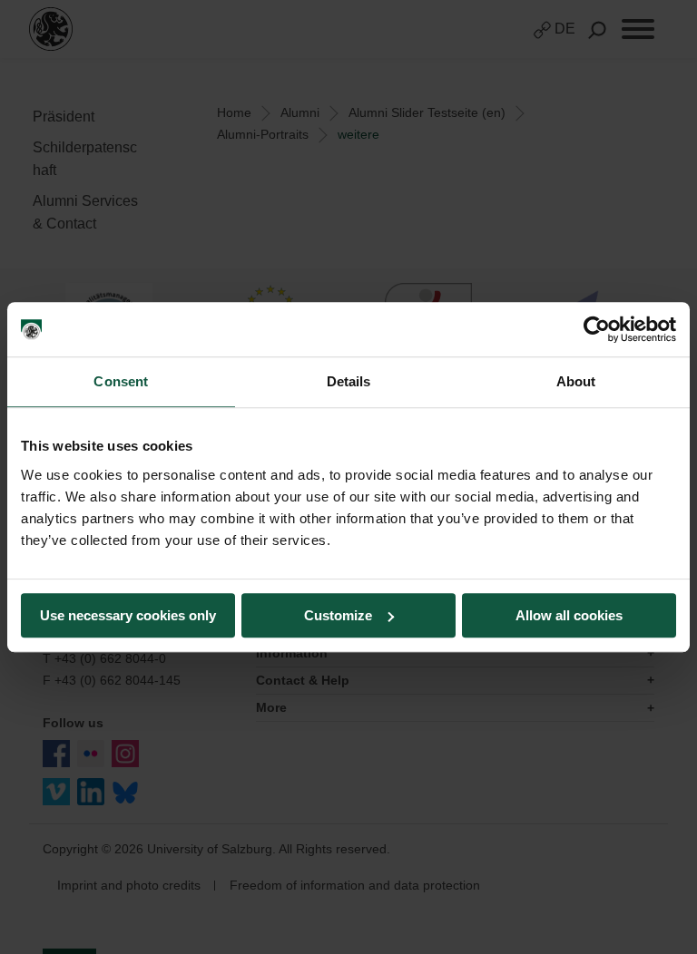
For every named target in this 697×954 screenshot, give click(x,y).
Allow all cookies (569, 615)
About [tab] (576, 381)
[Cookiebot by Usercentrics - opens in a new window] (596, 329)
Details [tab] (349, 381)
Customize (338, 615)
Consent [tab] (120, 381)
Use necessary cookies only (128, 615)
